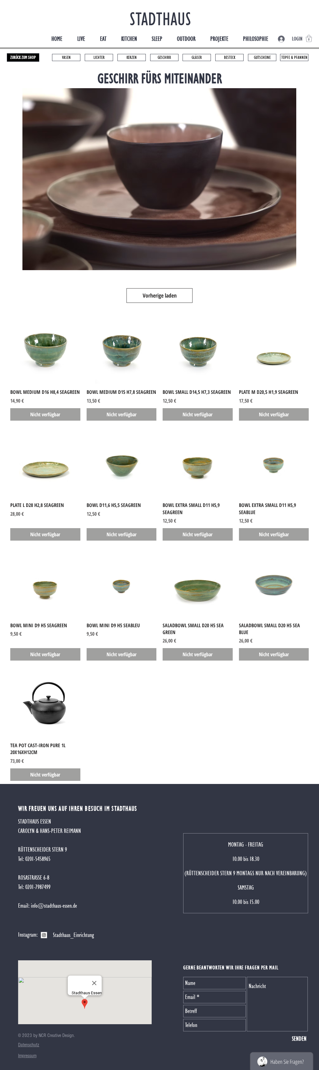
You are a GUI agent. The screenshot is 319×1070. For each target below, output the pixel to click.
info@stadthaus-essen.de (54, 905)
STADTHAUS (160, 19)
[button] (309, 38)
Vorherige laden (160, 295)
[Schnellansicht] (45, 349)
